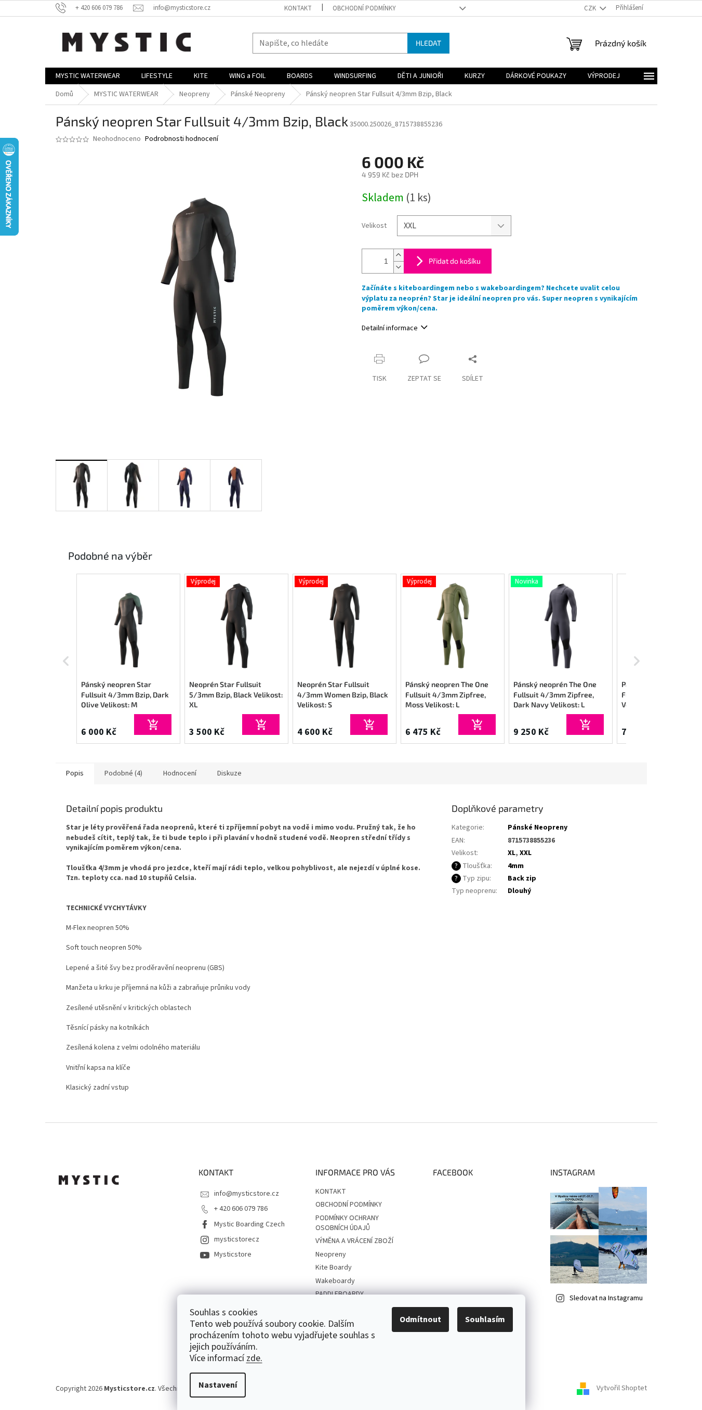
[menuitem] (87, 76)
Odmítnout (420, 1319)
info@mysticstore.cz (246, 1193)
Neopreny (330, 1254)
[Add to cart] (152, 724)
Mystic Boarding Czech (249, 1224)
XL (511, 853)
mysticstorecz (236, 1239)
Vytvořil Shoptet (622, 1388)
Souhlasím (485, 1319)
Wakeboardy (335, 1281)
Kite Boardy (333, 1267)
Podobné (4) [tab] (123, 773)
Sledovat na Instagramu (606, 1298)
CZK (591, 8)
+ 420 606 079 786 (241, 1209)
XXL (526, 853)
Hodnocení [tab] (179, 773)
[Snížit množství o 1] (398, 267)
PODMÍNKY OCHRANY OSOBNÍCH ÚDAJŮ (347, 1223)
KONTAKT (298, 8)
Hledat (428, 42)
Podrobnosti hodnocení (181, 139)
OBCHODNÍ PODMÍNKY (364, 8)
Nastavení (217, 1385)
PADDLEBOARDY (339, 1294)
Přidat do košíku (455, 260)
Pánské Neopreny (537, 827)
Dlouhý (519, 891)
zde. (254, 1358)
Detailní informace (390, 328)
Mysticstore (232, 1254)
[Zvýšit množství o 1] (398, 255)
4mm (516, 866)
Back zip (522, 878)
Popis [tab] (75, 773)
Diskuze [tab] (229, 773)
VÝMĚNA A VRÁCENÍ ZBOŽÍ (354, 1241)
